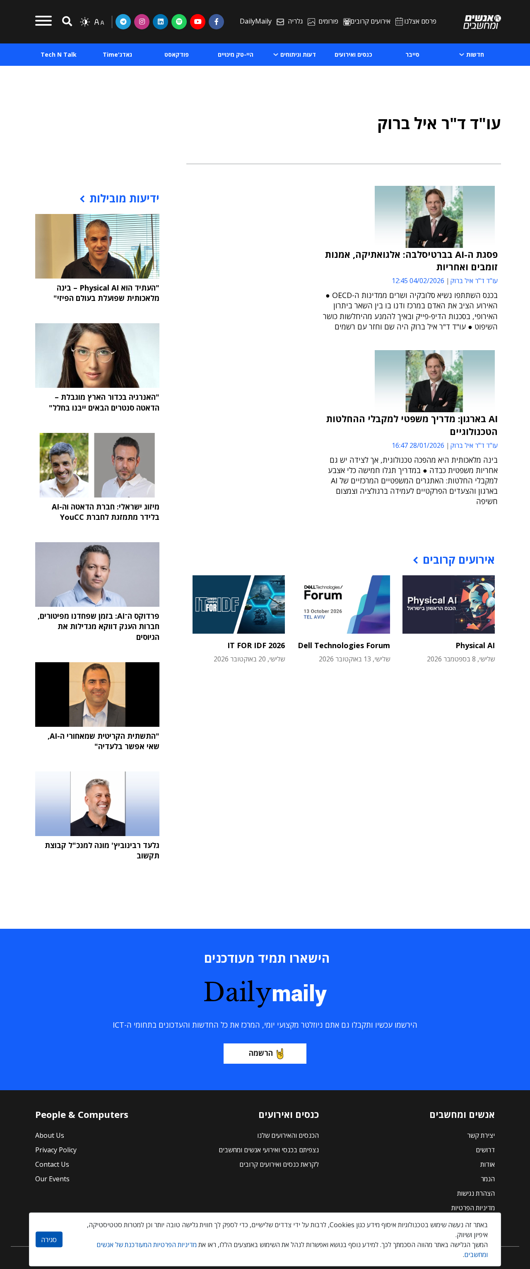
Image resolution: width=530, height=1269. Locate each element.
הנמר (488, 1178)
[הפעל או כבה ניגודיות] (85, 22)
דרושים (485, 1149)
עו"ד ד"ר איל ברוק (474, 280)
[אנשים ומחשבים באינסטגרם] (141, 21)
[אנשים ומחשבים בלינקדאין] (160, 21)
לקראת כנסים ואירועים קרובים (279, 1164)
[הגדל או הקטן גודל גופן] (99, 22)
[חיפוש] (66, 22)
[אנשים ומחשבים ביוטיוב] (197, 21)
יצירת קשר (481, 1135)
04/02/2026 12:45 (418, 280)
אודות (487, 1164)
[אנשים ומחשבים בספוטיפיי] (179, 21)
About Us (49, 1135)
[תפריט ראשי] (43, 22)
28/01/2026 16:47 (418, 445)
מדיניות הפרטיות (473, 1207)
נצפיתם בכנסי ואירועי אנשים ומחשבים (269, 1149)
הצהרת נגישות (476, 1193)
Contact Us (52, 1164)
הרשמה (261, 1053)
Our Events (52, 1178)
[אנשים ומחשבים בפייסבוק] (216, 21)
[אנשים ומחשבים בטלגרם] (123, 21)
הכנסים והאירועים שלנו (288, 1135)
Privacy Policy (56, 1149)
